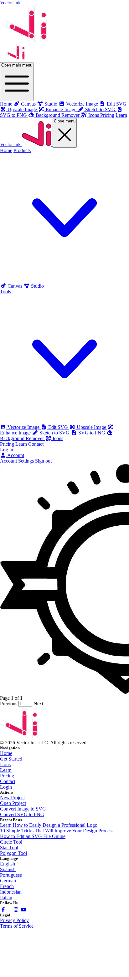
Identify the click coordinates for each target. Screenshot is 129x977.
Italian (6, 897)
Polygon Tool (13, 853)
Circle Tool (11, 842)
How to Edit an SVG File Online (32, 836)
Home (6, 104)
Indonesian (11, 892)
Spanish (8, 869)
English (7, 863)
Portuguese (11, 875)
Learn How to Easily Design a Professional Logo (48, 825)
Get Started (11, 758)
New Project (12, 797)
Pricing (107, 115)
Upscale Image (91, 427)
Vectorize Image (23, 427)
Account (15, 455)
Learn (121, 115)
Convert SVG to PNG (22, 814)
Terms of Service (17, 926)
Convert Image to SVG (23, 808)
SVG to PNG (91, 432)
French (7, 886)
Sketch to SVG (54, 432)
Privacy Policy (14, 920)
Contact (36, 444)
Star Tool (9, 847)
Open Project (13, 803)
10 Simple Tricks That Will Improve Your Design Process (56, 830)
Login (6, 787)
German (8, 880)
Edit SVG (58, 427)
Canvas (14, 286)
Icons (57, 438)
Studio (37, 286)
